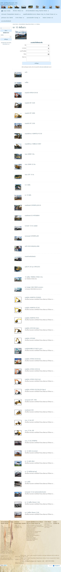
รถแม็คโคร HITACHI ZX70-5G (32, 369)
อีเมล (25, 54)
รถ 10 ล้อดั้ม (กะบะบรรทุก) (31, 451)
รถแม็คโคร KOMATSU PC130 (32, 308)
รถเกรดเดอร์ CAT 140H (31, 400)
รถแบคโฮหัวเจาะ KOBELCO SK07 (33, 144)
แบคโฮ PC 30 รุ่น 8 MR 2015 (32, 267)
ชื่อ (25, 45)
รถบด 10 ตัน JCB (29, 431)
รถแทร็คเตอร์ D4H (29, 410)
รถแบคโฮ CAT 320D (30, 113)
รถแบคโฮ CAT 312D (30, 103)
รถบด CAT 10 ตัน (29, 175)
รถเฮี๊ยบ (26, 82)
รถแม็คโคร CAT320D (30, 338)
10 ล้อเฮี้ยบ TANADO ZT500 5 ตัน (34, 277)
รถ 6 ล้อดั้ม (27, 185)
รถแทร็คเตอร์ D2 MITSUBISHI (32, 216)
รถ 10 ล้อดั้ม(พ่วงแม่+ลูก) (31, 472)
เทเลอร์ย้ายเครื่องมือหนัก (30, 257)
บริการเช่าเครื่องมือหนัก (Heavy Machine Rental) (26, 24)
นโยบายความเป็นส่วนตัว (5, 44)
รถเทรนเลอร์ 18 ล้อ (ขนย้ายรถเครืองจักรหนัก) (35, 492)
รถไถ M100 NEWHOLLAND (32, 246)
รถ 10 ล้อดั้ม (28, 195)
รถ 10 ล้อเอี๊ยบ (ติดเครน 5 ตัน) (32, 502)
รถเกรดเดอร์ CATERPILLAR (32, 236)
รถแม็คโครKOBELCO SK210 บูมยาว (33, 349)
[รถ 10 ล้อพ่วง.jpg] (21, 35)
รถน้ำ (26, 72)
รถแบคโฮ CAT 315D (30, 123)
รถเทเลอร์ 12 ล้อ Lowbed (31, 226)
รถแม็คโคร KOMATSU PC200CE (33, 297)
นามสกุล (24, 48)
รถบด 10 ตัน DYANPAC (31, 441)
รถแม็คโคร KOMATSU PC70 (32, 318)
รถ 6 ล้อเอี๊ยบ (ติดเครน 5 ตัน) (32, 512)
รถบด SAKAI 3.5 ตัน (30, 164)
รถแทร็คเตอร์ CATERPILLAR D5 (33, 205)
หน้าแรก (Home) (15, 24)
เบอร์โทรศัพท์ (23, 51)
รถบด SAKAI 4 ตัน (29, 154)
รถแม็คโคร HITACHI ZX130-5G (33, 359)
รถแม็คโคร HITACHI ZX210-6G (33, 379)
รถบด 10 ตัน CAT (29, 420)
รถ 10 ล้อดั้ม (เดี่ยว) (29, 461)
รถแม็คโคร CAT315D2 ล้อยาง (32, 328)
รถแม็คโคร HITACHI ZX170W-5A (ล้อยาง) (35, 390)
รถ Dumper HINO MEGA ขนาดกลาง (34, 287)
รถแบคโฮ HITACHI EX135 (31, 93)
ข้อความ (24, 57)
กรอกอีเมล (2, 35)
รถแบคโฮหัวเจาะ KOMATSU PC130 (33, 134)
